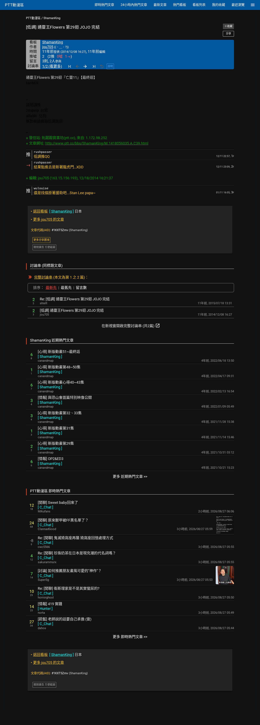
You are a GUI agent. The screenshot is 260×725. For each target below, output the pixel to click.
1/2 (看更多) (52, 66)
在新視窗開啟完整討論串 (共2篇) (131, 325)
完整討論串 (43, 277)
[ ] (50, 356)
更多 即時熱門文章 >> (130, 637)
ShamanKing (51, 18)
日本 (56, 211)
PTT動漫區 (33, 18)
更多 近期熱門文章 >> (130, 476)
